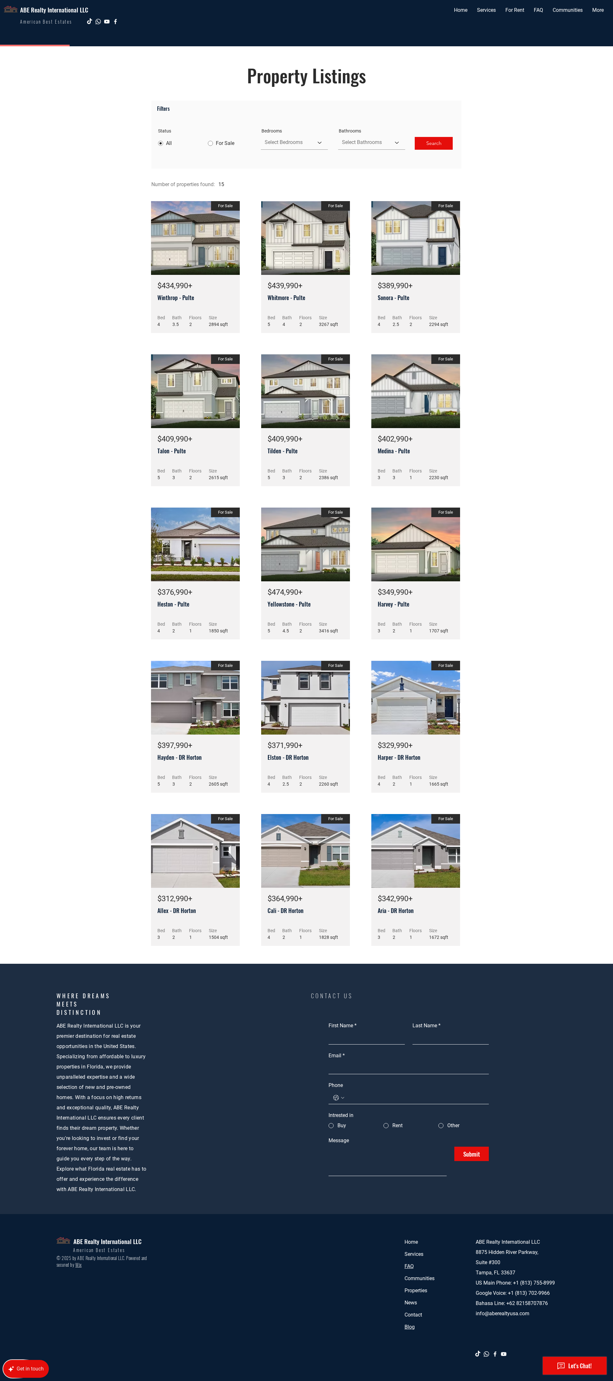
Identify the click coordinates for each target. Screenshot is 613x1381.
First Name (343, 1026)
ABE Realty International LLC (54, 9)
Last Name (426, 1026)
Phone (336, 1085)
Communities (420, 1278)
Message (339, 1140)
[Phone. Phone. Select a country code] (338, 1098)
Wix (78, 1264)
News (411, 1303)
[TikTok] (89, 21)
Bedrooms (271, 131)
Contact (413, 1315)
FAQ (409, 1266)
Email (337, 1056)
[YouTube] (106, 21)
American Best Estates (99, 1250)
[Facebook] (115, 21)
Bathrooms (350, 131)
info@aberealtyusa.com (502, 1313)
